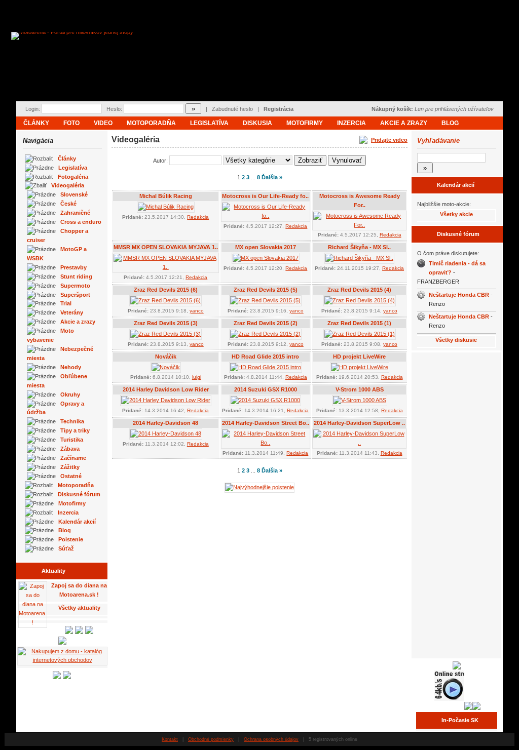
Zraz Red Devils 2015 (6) (166, 290)
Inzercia (351, 123)
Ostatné (71, 476)
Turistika (71, 440)
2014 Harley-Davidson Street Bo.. (265, 423)
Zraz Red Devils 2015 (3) (166, 323)
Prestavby (73, 267)
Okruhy (70, 394)
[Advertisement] (456, 504)
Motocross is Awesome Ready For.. (359, 200)
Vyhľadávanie (438, 140)
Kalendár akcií (77, 522)
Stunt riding (76, 276)
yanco (197, 310)
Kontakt (170, 739)
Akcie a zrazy (403, 123)
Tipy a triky (75, 430)
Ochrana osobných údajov (271, 739)
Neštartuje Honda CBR (459, 295)
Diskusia (257, 123)
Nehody (70, 367)
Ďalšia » (272, 177)
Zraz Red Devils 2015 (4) (359, 290)
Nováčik (165, 356)
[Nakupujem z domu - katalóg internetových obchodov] (62, 660)
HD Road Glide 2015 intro (265, 356)
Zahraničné (75, 213)
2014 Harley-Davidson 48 (165, 423)
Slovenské (74, 194)
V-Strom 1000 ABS (360, 389)
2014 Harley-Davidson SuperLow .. (359, 423)
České (68, 204)
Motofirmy (304, 123)
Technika (72, 421)
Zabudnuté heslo (232, 109)
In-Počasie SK (459, 720)
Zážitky (70, 467)
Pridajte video (389, 140)
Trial (65, 303)
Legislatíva (209, 123)
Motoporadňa (151, 123)
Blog (450, 123)
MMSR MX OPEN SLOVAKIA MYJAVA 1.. (166, 247)
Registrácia (278, 109)
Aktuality (53, 571)
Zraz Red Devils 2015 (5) (266, 290)
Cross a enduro (80, 222)
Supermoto (75, 286)
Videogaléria (67, 185)
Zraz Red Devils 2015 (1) (359, 323)
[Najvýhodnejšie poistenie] (259, 487)
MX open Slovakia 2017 (265, 247)
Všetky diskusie (456, 340)
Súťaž (66, 548)
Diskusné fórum (79, 494)
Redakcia (198, 217)
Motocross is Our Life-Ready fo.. (265, 196)
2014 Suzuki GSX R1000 (265, 389)
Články (36, 123)
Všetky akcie (456, 214)
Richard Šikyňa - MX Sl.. (359, 247)
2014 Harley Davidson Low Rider (166, 389)
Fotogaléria (73, 177)
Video (103, 123)
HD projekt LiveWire (359, 356)
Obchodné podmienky (211, 739)
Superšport (75, 295)
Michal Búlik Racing (165, 196)
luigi (196, 377)
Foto (71, 123)
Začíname (73, 458)
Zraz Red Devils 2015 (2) (266, 323)
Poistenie (70, 539)
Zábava (70, 449)
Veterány (71, 312)
